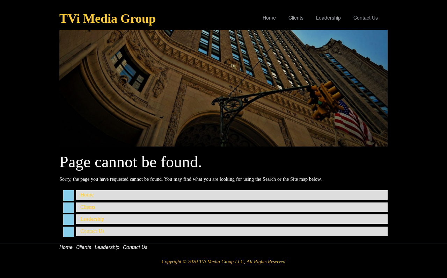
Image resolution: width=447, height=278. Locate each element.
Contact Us (365, 17)
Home (269, 17)
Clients (295, 17)
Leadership (328, 17)
